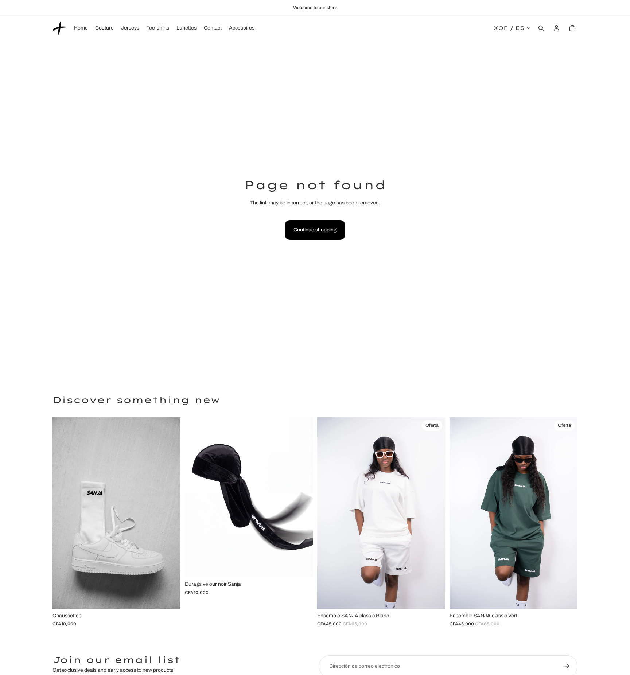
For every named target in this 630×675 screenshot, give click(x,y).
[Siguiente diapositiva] (169, 513)
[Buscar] (541, 28)
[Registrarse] (566, 666)
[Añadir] (301, 566)
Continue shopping (315, 230)
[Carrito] (572, 28)
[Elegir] (169, 597)
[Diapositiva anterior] (63, 513)
